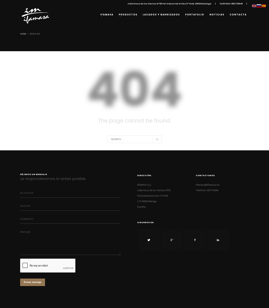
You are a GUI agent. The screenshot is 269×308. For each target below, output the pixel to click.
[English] (254, 5)
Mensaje (25, 232)
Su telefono (27, 219)
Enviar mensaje (32, 282)
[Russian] (259, 5)
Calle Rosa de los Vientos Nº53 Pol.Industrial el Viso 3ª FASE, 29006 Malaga (169, 3)
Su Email (25, 206)
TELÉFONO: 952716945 (231, 3)
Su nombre (26, 193)
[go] (157, 139)
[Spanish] (263, 5)
